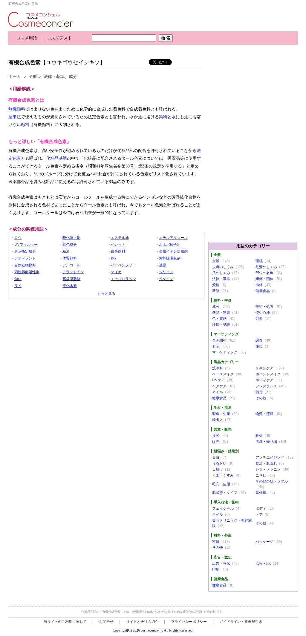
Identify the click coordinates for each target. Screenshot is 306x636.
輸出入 (217, 420)
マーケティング (224, 352)
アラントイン (73, 272)
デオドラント (25, 258)
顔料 (25, 124)
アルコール (71, 265)
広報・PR (263, 563)
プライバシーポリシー (189, 622)
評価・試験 (221, 324)
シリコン (166, 272)
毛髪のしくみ (266, 267)
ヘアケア (219, 386)
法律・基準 (54, 76)
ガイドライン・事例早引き (240, 622)
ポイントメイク (268, 374)
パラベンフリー (123, 265)
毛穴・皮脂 (221, 484)
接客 (215, 436)
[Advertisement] (117, 50)
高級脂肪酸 (71, 279)
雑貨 (259, 392)
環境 (259, 261)
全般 (33, 76)
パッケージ (264, 542)
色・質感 (219, 319)
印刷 (215, 569)
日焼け (217, 469)
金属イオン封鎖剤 (173, 251)
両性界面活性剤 (26, 272)
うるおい (219, 463)
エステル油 (120, 238)
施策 (259, 346)
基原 (162, 265)
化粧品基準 (56, 158)
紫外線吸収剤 (169, 258)
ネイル (217, 392)
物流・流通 (264, 414)
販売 (215, 442)
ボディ (260, 508)
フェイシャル (223, 508)
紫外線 (260, 493)
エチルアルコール (173, 238)
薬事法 (14, 117)
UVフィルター (26, 244)
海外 (259, 285)
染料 (163, 117)
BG (113, 258)
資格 (215, 285)
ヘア (259, 514)
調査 (259, 340)
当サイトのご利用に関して (65, 622)
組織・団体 (264, 279)
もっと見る (106, 293)
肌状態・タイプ (224, 493)
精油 (66, 251)
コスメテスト (59, 38)
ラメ (18, 286)
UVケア (218, 380)
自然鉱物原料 (25, 265)
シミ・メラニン (268, 469)
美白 (215, 457)
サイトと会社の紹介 (142, 622)
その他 (260, 398)
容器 (215, 542)
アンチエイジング (269, 457)
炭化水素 (69, 286)
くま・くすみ (223, 475)
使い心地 (262, 313)
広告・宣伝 (221, 563)
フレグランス (266, 386)
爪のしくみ (221, 273)
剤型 (259, 319)
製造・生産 (221, 414)
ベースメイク (223, 374)
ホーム (14, 76)
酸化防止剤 (71, 238)
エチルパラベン (123, 279)
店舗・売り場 (266, 442)
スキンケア (264, 368)
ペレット (118, 244)
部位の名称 (264, 273)
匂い (18, 279)
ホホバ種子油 (169, 244)
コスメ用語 (26, 38)
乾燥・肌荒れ (266, 463)
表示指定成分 (25, 251)
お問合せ (106, 622)
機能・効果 (221, 313)
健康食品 (262, 291)
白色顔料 (118, 251)
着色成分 (69, 244)
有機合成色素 (24, 62)
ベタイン (166, 279)
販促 (259, 436)
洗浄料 (217, 368)
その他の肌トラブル (271, 481)
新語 (215, 291)
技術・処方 (264, 307)
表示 (215, 346)
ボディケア (264, 380)
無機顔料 (16, 109)
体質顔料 (69, 258)
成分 (73, 76)
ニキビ (260, 475)
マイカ (116, 272)
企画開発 (219, 340)
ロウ (18, 238)
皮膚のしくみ (223, 267)
